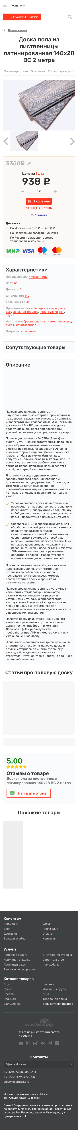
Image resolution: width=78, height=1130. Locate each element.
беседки (39, 308)
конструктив (49, 311)
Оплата (48, 933)
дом (8, 311)
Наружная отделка (17, 959)
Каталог (24, 17)
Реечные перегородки (19, 969)
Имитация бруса (54, 989)
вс (15, 283)
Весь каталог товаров (58, 1003)
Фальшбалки (52, 964)
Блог (7, 928)
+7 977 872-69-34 (19, 1077)
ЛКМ (46, 994)
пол (61, 311)
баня (28, 308)
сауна (10, 315)
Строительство (53, 959)
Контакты (49, 938)
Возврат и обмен (15, 938)
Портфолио (50, 928)
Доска (8, 989)
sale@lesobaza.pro (16, 1081)
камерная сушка (59, 321)
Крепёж (9, 994)
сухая (10, 325)
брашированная (35, 321)
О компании (12, 924)
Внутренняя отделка (57, 954)
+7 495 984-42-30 (20, 1072)
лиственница (38, 276)
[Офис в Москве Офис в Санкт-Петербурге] (39, 1065)
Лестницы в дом (15, 964)
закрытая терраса (25, 311)
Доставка (41, 215)
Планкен (10, 999)
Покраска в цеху (15, 954)
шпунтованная (25, 325)
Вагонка (48, 984)
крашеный (28, 331)
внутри (52, 308)
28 (27, 302)
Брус (7, 984)
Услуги (47, 924)
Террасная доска (55, 999)
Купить (39, 207)
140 (26, 295)
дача (61, 308)
